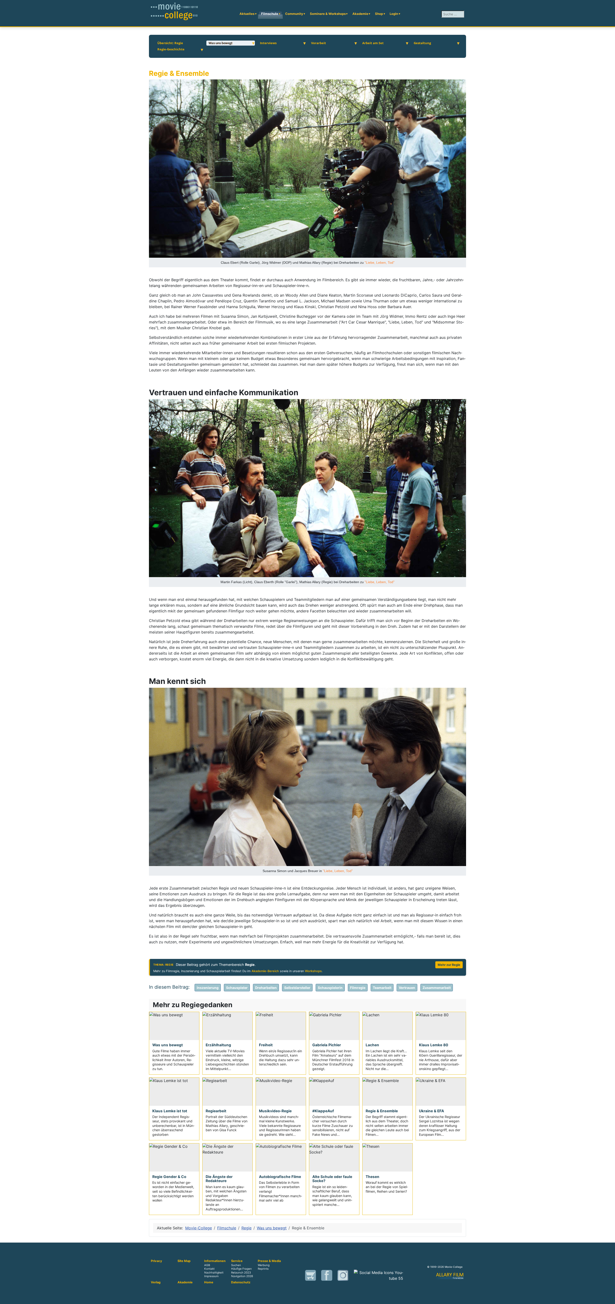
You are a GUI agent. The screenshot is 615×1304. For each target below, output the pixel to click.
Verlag (155, 1282)
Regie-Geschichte (170, 49)
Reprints (263, 1269)
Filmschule (269, 14)
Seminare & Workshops (328, 14)
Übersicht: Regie (170, 43)
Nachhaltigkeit (213, 1272)
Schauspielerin (330, 988)
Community (294, 14)
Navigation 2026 (242, 1276)
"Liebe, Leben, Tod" (379, 262)
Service (237, 1261)
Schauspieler (237, 988)
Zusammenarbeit (437, 988)
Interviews (268, 43)
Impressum (211, 1276)
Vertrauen (407, 988)
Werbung (264, 1265)
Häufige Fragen (241, 1269)
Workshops (313, 971)
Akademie (360, 14)
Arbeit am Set (373, 43)
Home (208, 1282)
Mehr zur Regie (449, 965)
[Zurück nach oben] (609, 1298)
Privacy (156, 1261)
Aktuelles (247, 14)
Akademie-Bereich (265, 971)
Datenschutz (240, 1282)
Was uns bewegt (220, 43)
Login (394, 14)
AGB (207, 1265)
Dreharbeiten (266, 988)
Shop (379, 14)
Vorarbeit (318, 43)
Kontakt (209, 1269)
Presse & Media (269, 1261)
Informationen (215, 1261)
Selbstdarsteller (297, 988)
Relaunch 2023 (241, 1272)
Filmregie (357, 988)
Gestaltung (422, 43)
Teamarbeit (382, 988)
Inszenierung (208, 988)
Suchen (236, 1265)
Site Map (184, 1261)
